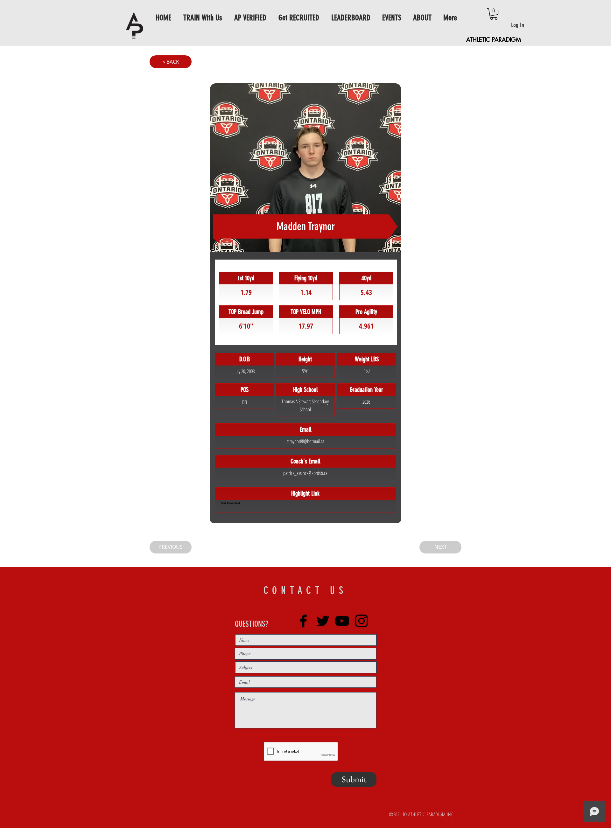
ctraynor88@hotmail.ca (305, 441)
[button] (494, 14)
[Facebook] (303, 621)
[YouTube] (342, 621)
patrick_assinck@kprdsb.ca (305, 473)
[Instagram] (361, 621)
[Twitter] (322, 621)
